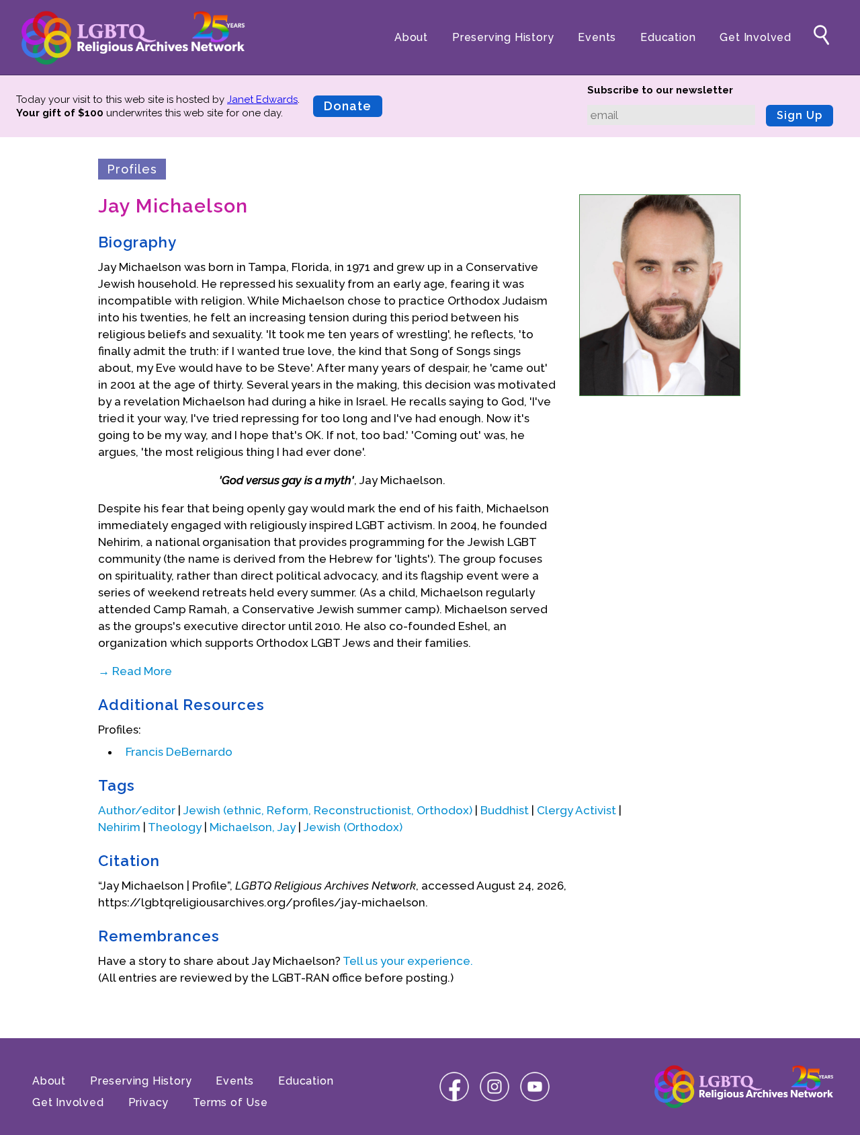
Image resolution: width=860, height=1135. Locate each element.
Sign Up (799, 115)
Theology (175, 827)
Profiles (132, 169)
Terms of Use (230, 1102)
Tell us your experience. (408, 961)
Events (597, 37)
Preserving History (503, 37)
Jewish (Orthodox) (353, 827)
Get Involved (755, 37)
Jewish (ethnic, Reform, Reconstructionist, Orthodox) (327, 810)
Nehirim (119, 827)
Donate (348, 106)
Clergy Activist (576, 810)
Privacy (148, 1102)
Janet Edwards (262, 99)
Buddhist (504, 810)
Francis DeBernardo (179, 751)
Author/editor (136, 810)
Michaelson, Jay (253, 827)
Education (667, 37)
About (411, 37)
